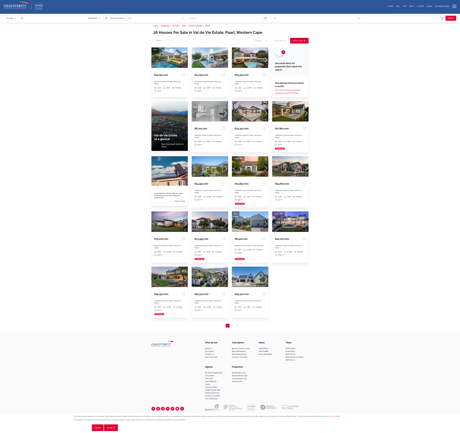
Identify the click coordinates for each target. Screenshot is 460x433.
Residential (165, 26)
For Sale (175, 26)
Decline (98, 428)
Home (155, 26)
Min (274, 18)
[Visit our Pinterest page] (177, 409)
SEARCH (451, 18)
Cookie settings (82, 428)
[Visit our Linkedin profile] (158, 409)
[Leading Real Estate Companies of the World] (38, 6)
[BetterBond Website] (212, 407)
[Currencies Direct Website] (290, 407)
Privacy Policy (335, 416)
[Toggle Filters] (442, 18)
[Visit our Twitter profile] (168, 409)
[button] (125, 18)
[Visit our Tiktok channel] (182, 409)
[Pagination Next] (237, 326)
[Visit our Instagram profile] (163, 409)
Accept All (111, 428)
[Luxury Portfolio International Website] (233, 407)
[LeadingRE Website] (251, 407)
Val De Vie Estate (195, 26)
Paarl (184, 26)
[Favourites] (183, 75)
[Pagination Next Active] (163, 40)
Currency (193, 18)
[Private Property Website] (268, 407)
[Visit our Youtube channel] (172, 409)
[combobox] (137, 18)
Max (359, 18)
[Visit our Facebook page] (153, 409)
